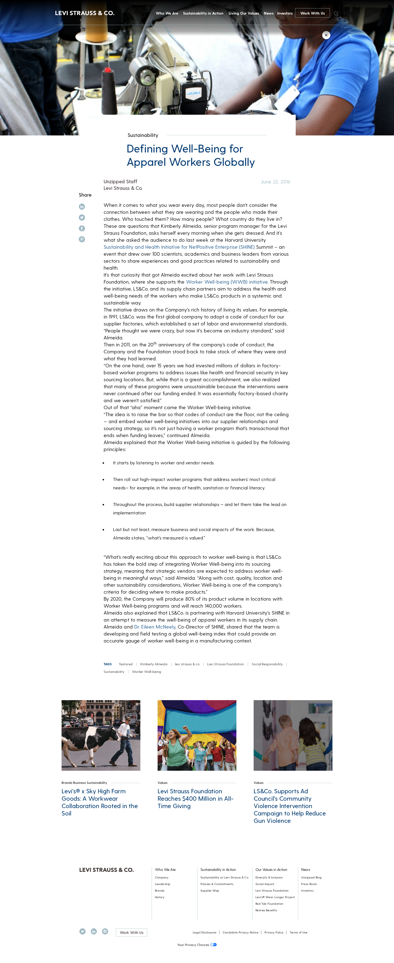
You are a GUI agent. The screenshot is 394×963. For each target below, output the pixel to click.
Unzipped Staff (120, 181)
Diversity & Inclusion (269, 877)
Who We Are (167, 13)
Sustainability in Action (203, 13)
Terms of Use (298, 932)
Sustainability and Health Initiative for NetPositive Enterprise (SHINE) (179, 247)
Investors (285, 13)
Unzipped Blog (311, 877)
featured (126, 664)
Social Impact (264, 884)
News (269, 13)
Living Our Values (244, 13)
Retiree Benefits (266, 910)
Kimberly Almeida (153, 664)
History (160, 897)
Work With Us (312, 13)
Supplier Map (209, 890)
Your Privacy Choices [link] (193, 945)
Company (162, 877)
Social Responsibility (267, 664)
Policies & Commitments (217, 884)
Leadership (163, 884)
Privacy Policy (274, 932)
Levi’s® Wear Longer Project (275, 897)
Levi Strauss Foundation (225, 664)
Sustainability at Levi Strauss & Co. (224, 877)
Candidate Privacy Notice (240, 932)
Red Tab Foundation (269, 903)
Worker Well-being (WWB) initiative (227, 282)
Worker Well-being (146, 671)
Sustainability (143, 135)
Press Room (309, 884)
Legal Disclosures (204, 932)
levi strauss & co (187, 664)
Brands (160, 890)
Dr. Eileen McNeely (154, 627)
